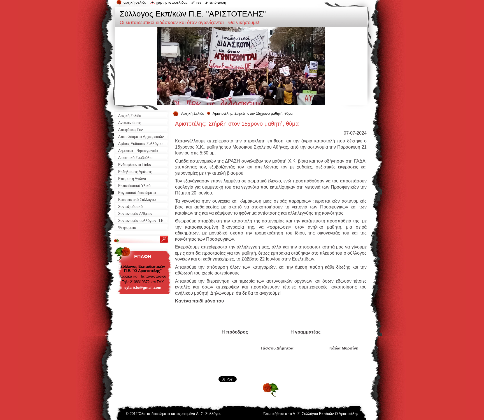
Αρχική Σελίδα (192, 113)
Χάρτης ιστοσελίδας (171, 2)
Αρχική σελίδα (135, 2)
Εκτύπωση (218, 2)
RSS (198, 2)
